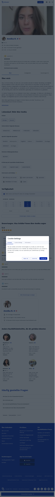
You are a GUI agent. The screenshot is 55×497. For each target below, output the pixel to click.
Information (28, 242)
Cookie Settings (18, 242)
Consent (9, 242)
